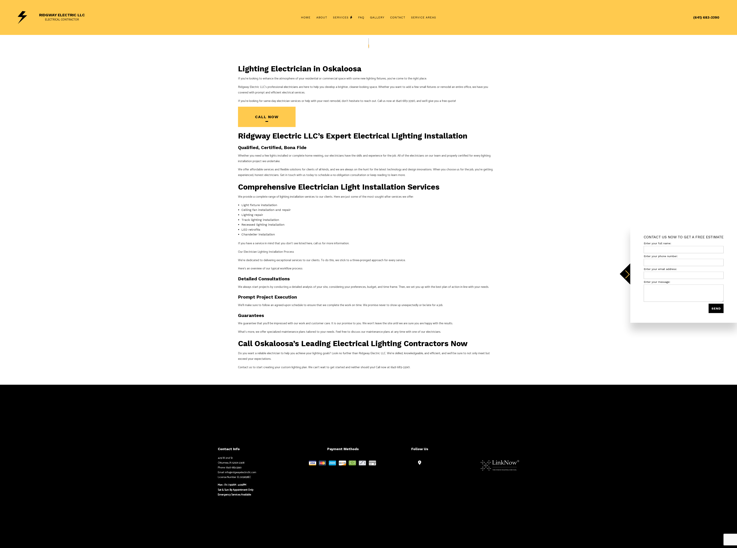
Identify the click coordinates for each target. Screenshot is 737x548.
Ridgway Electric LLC (62, 15)
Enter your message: (657, 281)
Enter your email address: (660, 269)
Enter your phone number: (661, 256)
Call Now (267, 117)
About (321, 17)
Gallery (377, 17)
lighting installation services (297, 196)
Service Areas (423, 17)
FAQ (361, 17)
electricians (291, 87)
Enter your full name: (657, 243)
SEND (716, 308)
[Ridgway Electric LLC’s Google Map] (419, 463)
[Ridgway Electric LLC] (22, 17)
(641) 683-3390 (706, 17)
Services (341, 17)
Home (306, 17)
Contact (397, 17)
